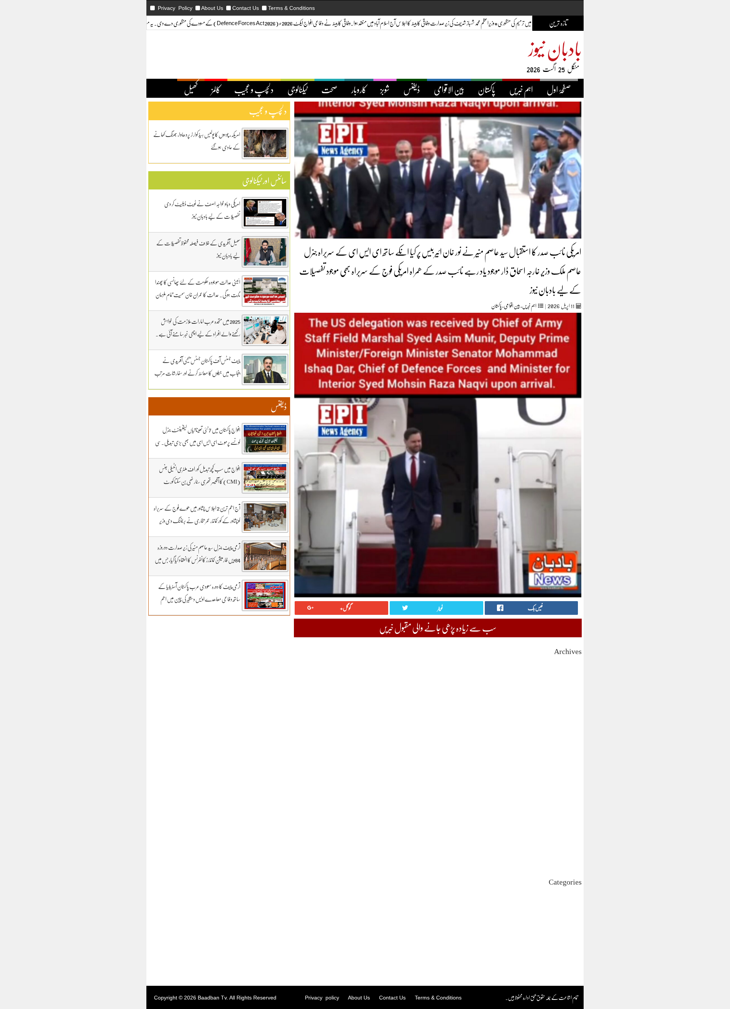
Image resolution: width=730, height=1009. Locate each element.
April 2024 (570, 855)
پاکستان (486, 89)
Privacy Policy (175, 8)
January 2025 (568, 793)
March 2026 (569, 697)
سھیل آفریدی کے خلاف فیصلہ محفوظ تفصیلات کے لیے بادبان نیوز (198, 249)
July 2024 (572, 834)
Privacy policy (322, 998)
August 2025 (568, 745)
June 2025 (571, 759)
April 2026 (570, 690)
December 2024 (565, 800)
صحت (329, 89)
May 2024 (571, 848)
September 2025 (565, 738)
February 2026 (566, 704)
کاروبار (359, 89)
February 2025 (566, 786)
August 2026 (568, 663)
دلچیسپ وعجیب (569, 928)
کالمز (216, 89)
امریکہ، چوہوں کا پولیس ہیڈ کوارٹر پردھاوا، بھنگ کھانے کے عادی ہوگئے (196, 140)
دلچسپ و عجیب (254, 89)
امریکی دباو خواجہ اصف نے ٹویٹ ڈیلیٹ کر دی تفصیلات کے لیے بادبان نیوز (202, 210)
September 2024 (565, 821)
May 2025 (571, 766)
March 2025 (569, 779)
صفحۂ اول (559, 89)
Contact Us (245, 8)
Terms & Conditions (291, 8)
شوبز (385, 89)
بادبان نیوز (555, 48)
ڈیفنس (411, 89)
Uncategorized (566, 894)
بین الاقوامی (449, 89)
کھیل (191, 89)
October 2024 (568, 814)
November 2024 (565, 807)
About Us (212, 8)
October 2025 (568, 732)
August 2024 (568, 827)
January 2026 (568, 711)
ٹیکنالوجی (297, 89)
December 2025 (565, 718)
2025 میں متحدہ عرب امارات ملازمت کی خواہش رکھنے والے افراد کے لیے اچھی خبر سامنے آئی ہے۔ (198, 327)
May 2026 (571, 684)
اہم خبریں (521, 89)
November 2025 (565, 725)
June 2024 (571, 841)
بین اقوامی (512, 305)
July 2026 (572, 670)
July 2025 (572, 752)
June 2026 (571, 677)
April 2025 (570, 773)
